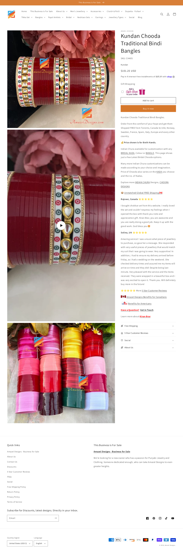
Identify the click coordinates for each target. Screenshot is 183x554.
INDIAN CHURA (142, 182)
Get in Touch (146, 310)
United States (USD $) (18, 543)
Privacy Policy (13, 497)
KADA (159, 171)
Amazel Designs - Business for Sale (23, 451)
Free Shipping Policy (16, 487)
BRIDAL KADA (128, 153)
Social (10, 481)
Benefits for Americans (139, 303)
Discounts (11, 466)
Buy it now (148, 108)
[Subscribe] (55, 518)
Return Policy (13, 492)
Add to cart (148, 100)
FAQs (9, 476)
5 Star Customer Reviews (154, 290)
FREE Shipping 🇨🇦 (143, 192)
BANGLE (150, 153)
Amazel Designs (170, 545)
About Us (11, 456)
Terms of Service (14, 502)
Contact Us (12, 461)
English (39, 543)
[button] (162, 14)
